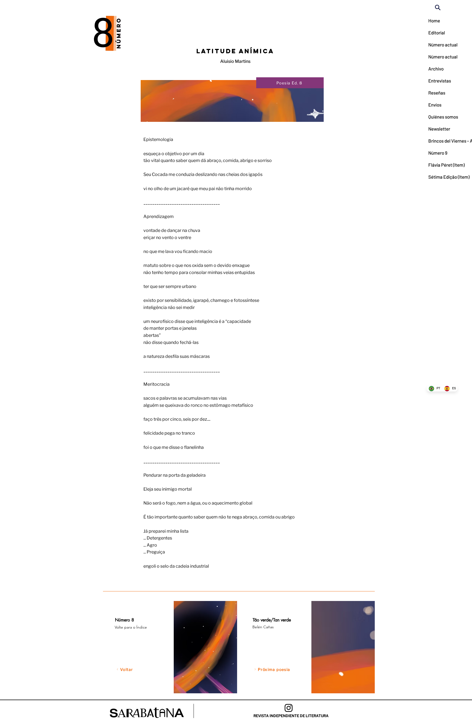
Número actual (441, 44)
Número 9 (437, 152)
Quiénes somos (441, 116)
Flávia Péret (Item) (441, 164)
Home (434, 20)
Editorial (436, 32)
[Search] (437, 7)
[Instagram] (288, 708)
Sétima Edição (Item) (441, 176)
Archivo (436, 68)
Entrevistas (439, 80)
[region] (172, 647)
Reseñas (436, 92)
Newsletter (439, 128)
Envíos (434, 104)
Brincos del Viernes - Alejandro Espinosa (441, 140)
